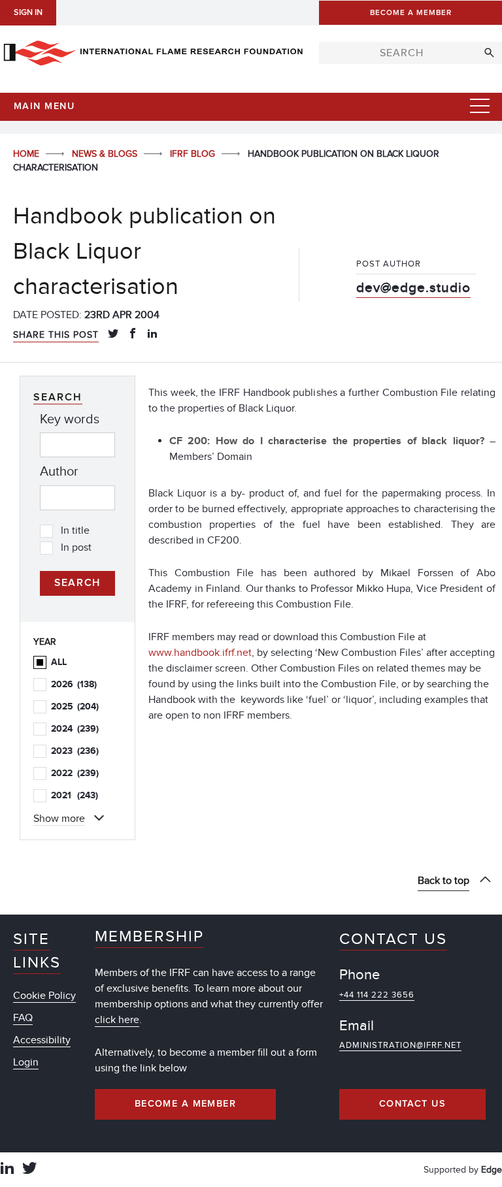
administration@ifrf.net (400, 1045)
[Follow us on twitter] (29, 1170)
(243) (74, 795)
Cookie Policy (44, 995)
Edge (491, 1169)
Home (27, 153)
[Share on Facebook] (132, 334)
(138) (74, 684)
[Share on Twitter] (113, 334)
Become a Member (186, 1104)
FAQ (23, 1017)
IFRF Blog (194, 153)
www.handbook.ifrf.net (200, 652)
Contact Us (412, 1104)
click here (117, 1019)
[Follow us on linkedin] (7, 1170)
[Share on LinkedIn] (152, 334)
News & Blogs (106, 153)
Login (26, 1062)
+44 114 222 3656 (376, 995)
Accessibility (42, 1040)
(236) (75, 750)
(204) (75, 706)
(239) (75, 728)
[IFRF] (153, 50)
